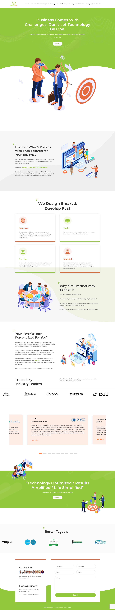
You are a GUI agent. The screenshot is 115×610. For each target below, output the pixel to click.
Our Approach (54, 4)
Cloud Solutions (79, 4)
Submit (75, 595)
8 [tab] (71, 453)
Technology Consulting (67, 4)
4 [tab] (53, 453)
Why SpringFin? (90, 4)
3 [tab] (49, 453)
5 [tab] (58, 453)
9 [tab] (75, 453)
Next (107, 430)
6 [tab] (62, 453)
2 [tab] (44, 453)
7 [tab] (66, 453)
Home (27, 4)
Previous (8, 430)
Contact (98, 4)
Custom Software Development (40, 4)
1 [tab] (40, 453)
